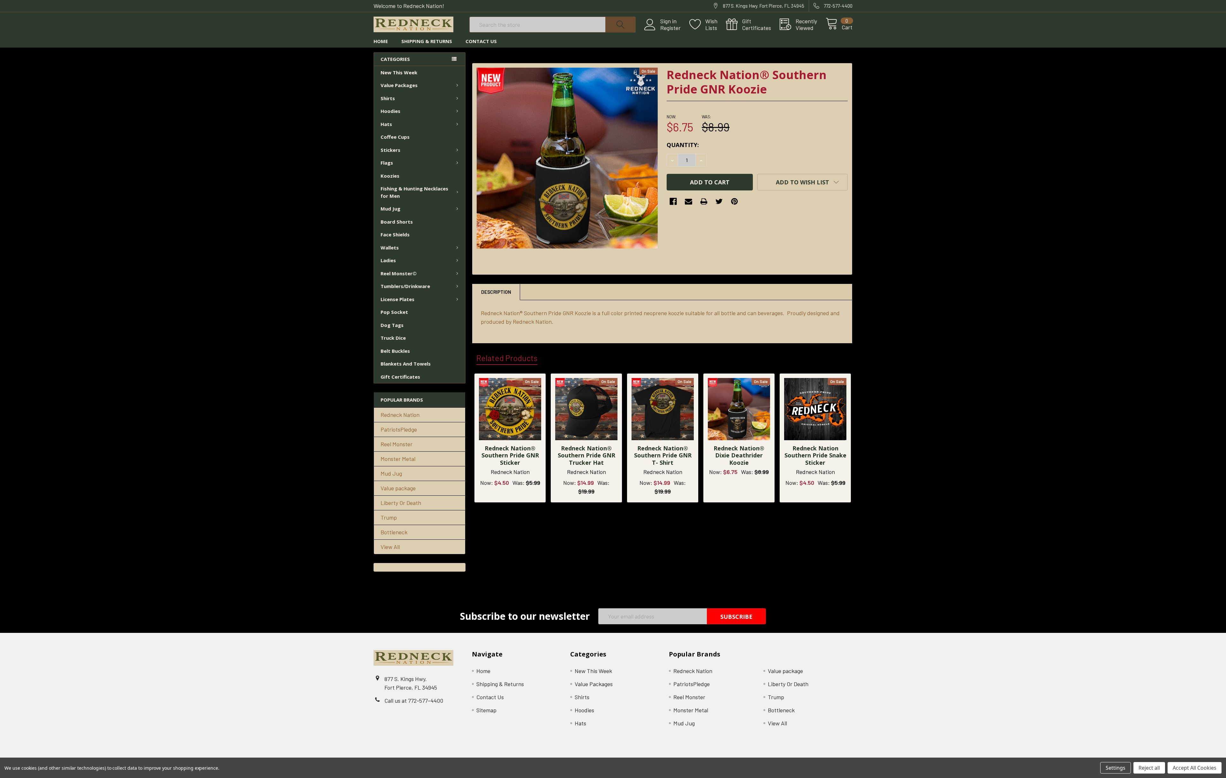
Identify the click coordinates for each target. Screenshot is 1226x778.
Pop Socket (394, 312)
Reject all (1149, 767)
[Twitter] (719, 201)
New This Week (399, 72)
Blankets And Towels (406, 363)
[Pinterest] (734, 201)
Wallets (390, 247)
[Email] (688, 201)
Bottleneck (394, 532)
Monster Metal (398, 458)
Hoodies (390, 111)
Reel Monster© (399, 273)
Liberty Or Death (401, 502)
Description (496, 292)
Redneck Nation (400, 414)
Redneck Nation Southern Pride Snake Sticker (815, 455)
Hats (386, 124)
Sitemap (486, 710)
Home (381, 41)
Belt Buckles (395, 351)
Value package (398, 488)
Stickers (390, 150)
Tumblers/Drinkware (405, 286)
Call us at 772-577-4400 (413, 700)
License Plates (397, 299)
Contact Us (481, 41)
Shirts (388, 98)
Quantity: (683, 145)
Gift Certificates (400, 377)
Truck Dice (393, 338)
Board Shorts (397, 222)
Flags (387, 162)
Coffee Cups (395, 137)
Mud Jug (390, 208)
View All (390, 546)
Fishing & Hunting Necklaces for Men (414, 192)
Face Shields (395, 234)
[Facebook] (673, 201)
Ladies (388, 260)
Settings (1115, 767)
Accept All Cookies (1194, 767)
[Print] (703, 201)
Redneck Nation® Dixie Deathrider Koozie (739, 455)
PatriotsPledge (399, 429)
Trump (389, 517)
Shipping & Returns (426, 41)
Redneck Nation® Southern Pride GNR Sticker (510, 455)
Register (670, 28)
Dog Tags (392, 325)
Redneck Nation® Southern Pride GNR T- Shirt (663, 455)
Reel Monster (396, 444)
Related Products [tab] (506, 358)
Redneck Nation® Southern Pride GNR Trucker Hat (586, 455)
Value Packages (399, 85)
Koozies (390, 176)
